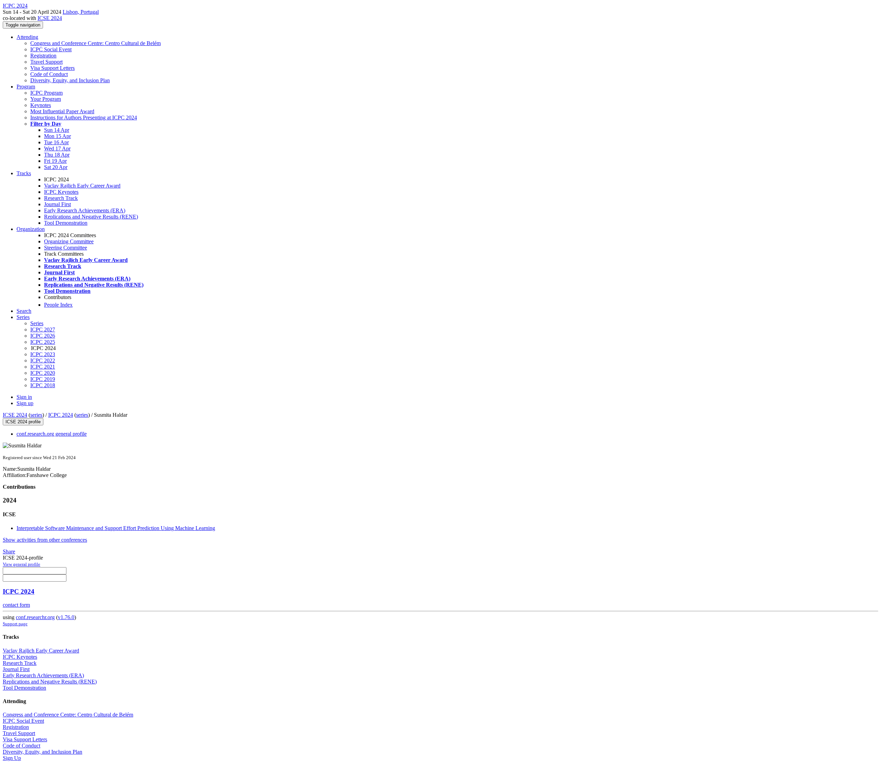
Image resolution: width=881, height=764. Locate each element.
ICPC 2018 (42, 385)
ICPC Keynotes (61, 192)
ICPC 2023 (42, 354)
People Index (58, 305)
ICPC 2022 (42, 360)
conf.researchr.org (35, 617)
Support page (15, 623)
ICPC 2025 (42, 342)
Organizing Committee (69, 241)
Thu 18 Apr (57, 155)
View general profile (21, 564)
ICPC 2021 (42, 367)
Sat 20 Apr (55, 167)
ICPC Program (46, 93)
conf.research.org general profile (52, 434)
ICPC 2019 (42, 379)
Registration (43, 56)
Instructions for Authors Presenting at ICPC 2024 (83, 117)
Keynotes (40, 105)
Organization (31, 229)
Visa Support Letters (52, 68)
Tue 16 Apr (56, 142)
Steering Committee (65, 248)
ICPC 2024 (60, 415)
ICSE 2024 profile (23, 421)
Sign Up (12, 758)
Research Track (61, 198)
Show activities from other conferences (45, 540)
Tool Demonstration (65, 223)
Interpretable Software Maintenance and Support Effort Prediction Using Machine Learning (116, 528)
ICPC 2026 (42, 336)
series (36, 415)
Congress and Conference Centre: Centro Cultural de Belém (95, 43)
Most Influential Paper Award (62, 111)
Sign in (24, 397)
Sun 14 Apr (56, 130)
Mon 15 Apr (57, 136)
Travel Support (46, 62)
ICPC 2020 (42, 373)
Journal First (57, 204)
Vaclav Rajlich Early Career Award (82, 186)
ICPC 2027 (42, 329)
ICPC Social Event (51, 49)
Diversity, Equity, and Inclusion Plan (70, 80)
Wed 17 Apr (57, 148)
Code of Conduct (49, 74)
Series (36, 323)
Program (26, 86)
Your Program (45, 99)
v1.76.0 (66, 617)
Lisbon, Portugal (81, 12)
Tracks (24, 173)
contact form (16, 605)
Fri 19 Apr (55, 161)
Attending (27, 37)
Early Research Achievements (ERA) (84, 210)
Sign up (25, 403)
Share (9, 551)
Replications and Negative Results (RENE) (91, 217)
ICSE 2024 (50, 18)
